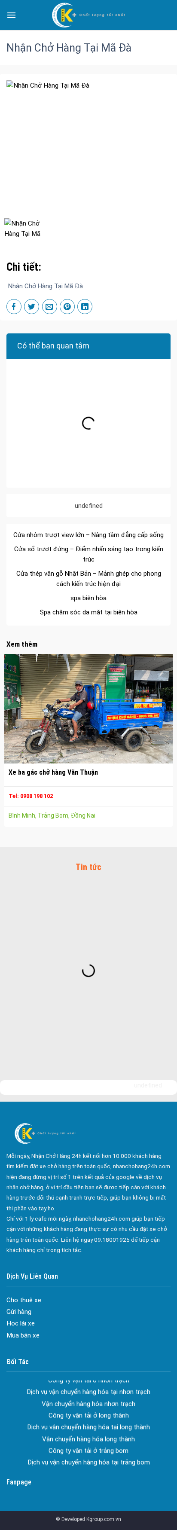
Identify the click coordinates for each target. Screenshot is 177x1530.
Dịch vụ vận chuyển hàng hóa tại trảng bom (88, 1453)
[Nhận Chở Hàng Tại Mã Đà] (23, 229)
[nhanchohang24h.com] (88, 15)
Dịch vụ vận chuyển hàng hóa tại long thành (88, 1417)
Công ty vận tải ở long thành (89, 1405)
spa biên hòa (88, 588)
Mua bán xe (23, 1335)
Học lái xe (20, 1323)
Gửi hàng (18, 1312)
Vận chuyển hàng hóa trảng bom (89, 1464)
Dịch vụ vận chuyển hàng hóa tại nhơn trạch (88, 1382)
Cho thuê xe (23, 1300)
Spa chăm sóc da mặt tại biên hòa (88, 603)
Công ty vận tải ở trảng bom (88, 1440)
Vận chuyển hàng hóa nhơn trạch (88, 1394)
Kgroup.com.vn (103, 1519)
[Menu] (11, 15)
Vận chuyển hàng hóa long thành (88, 1429)
